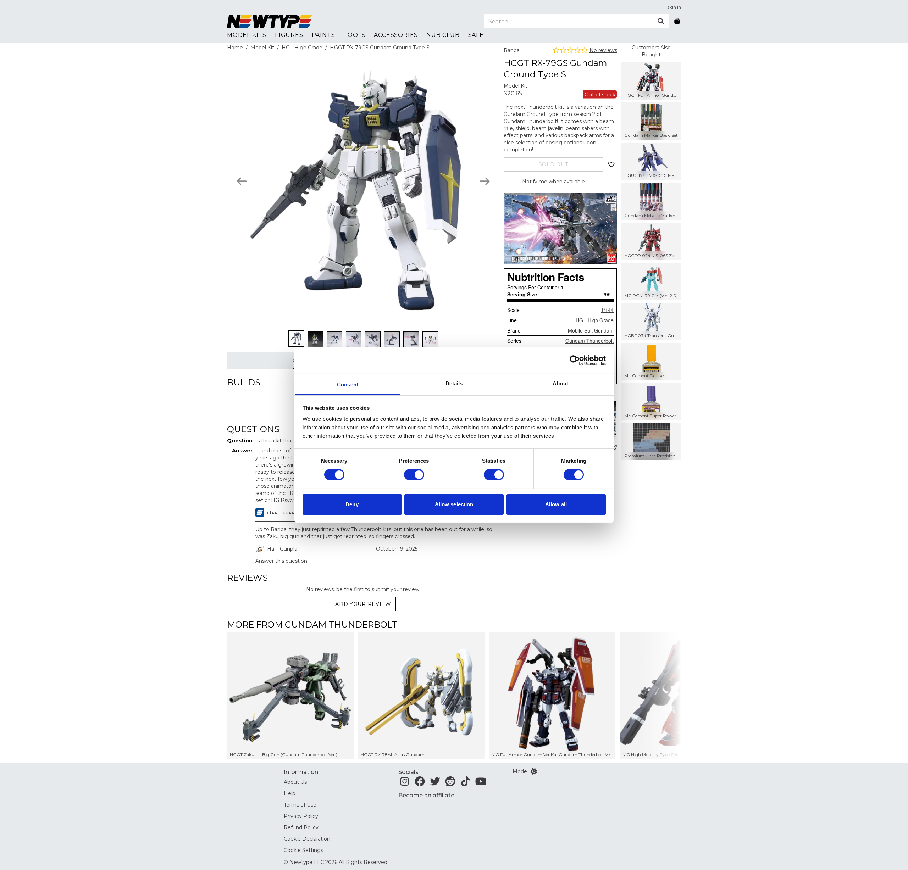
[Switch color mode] (534, 771)
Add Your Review (363, 604)
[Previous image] (241, 181)
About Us (295, 782)
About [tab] (560, 383)
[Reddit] (450, 783)
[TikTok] (465, 783)
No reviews (603, 50)
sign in (674, 7)
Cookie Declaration (307, 839)
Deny (351, 504)
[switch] (414, 474)
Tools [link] (354, 35)
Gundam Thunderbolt (589, 340)
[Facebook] (420, 783)
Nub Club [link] (442, 35)
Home (235, 47)
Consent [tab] (347, 384)
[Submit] (661, 21)
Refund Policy (301, 827)
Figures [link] (289, 35)
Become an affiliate (426, 795)
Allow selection (454, 504)
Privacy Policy (301, 816)
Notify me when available (553, 181)
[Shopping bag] (677, 21)
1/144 (607, 309)
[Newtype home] (269, 21)
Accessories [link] (396, 35)
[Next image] (484, 181)
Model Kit (262, 47)
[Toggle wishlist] (611, 164)
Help (289, 793)
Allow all (556, 504)
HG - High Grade (302, 47)
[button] (660, 695)
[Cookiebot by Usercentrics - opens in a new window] (575, 360)
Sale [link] (476, 35)
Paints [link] (323, 35)
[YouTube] (481, 783)
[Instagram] (404, 783)
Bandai (512, 50)
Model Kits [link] (246, 35)
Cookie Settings (303, 850)
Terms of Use (300, 805)
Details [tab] (454, 383)
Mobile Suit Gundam (591, 330)
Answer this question (281, 561)
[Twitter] (435, 783)
